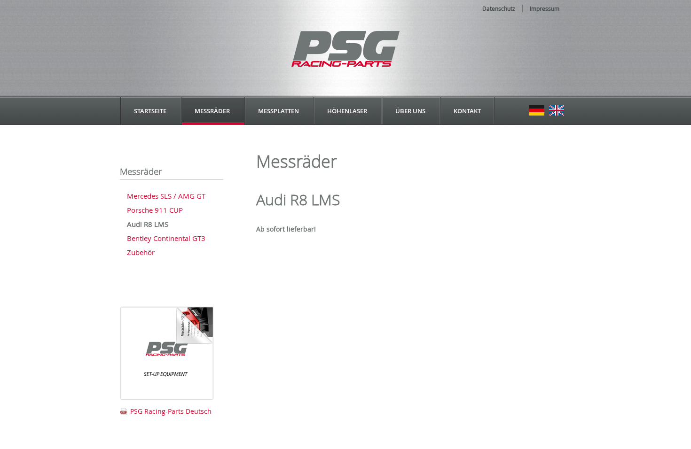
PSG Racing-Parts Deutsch (171, 411)
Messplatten (278, 111)
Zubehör (141, 252)
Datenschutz (498, 8)
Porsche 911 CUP (155, 210)
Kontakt (467, 111)
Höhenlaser (347, 111)
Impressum (544, 8)
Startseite (150, 111)
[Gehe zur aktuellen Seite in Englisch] (556, 110)
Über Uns (410, 111)
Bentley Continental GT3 (166, 238)
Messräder (212, 111)
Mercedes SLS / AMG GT (166, 196)
